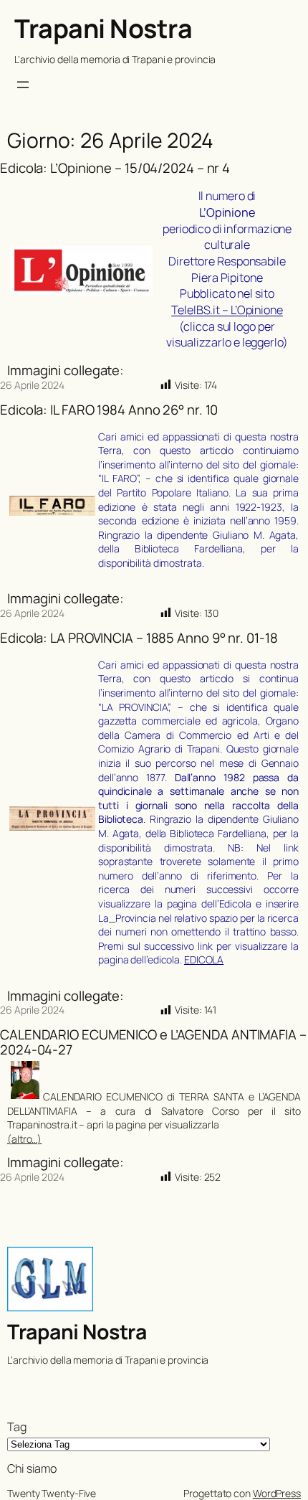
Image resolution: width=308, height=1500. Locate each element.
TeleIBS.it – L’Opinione (227, 310)
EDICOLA (203, 959)
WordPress (277, 1493)
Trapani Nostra (103, 28)
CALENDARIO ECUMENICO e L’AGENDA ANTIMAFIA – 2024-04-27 (153, 1042)
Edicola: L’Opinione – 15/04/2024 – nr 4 (115, 168)
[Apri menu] (23, 84)
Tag (17, 1427)
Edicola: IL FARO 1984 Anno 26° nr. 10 (109, 410)
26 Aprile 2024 (32, 385)
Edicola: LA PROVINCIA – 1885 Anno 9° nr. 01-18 (138, 638)
